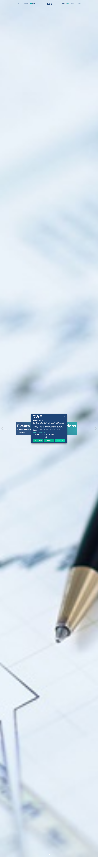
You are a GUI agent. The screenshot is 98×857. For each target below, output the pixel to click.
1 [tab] (46, 854)
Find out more (22, 432)
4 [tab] (51, 854)
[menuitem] (25, 3)
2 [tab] (48, 854)
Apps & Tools (34, 3)
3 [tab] (50, 854)
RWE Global (64, 3)
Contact (26, 3)
